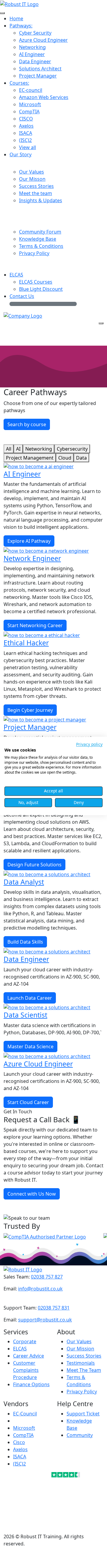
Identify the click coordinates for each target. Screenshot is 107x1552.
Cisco (19, 1442)
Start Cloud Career (28, 1102)
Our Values (79, 1341)
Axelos (20, 1449)
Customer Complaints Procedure (26, 1370)
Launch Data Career (29, 998)
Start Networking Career (35, 625)
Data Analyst (24, 882)
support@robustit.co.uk (45, 1319)
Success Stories (84, 1355)
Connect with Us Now (31, 1194)
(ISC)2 (19, 1463)
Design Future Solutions (34, 864)
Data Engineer (26, 959)
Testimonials (81, 1363)
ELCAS (20, 1348)
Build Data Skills (25, 942)
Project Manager (30, 727)
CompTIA (23, 1435)
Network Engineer (32, 558)
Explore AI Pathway (29, 541)
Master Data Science (30, 1046)
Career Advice (28, 1355)
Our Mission (80, 1348)
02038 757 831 (54, 1307)
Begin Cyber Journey (30, 710)
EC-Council (25, 1413)
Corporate (24, 1341)
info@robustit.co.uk (40, 1288)
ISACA (19, 1456)
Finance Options (31, 1384)
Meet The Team (84, 1370)
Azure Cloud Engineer (38, 1064)
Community (80, 1435)
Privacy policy (89, 744)
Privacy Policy (82, 1391)
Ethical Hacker (26, 642)
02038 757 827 (47, 1276)
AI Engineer (22, 474)
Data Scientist (25, 1015)
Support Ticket (83, 1413)
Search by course (26, 424)
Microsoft (24, 1428)
